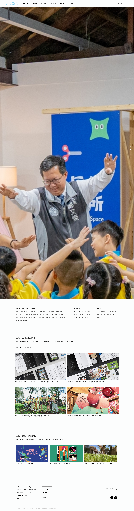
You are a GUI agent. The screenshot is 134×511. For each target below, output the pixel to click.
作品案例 (34, 3)
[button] (118, 3)
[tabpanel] (67, 255)
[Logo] (12, 3)
